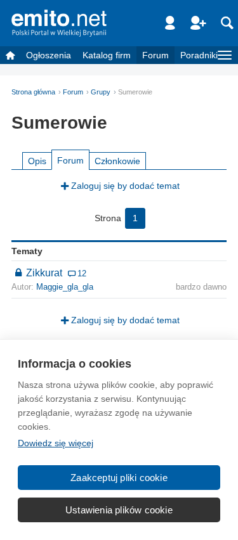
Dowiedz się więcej (55, 443)
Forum (155, 55)
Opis (37, 161)
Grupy (100, 92)
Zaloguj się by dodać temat (125, 186)
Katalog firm (107, 55)
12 (81, 273)
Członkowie (117, 161)
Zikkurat (45, 272)
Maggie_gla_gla (64, 287)
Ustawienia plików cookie (119, 510)
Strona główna (33, 92)
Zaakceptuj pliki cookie (119, 477)
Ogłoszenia (48, 55)
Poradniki (199, 55)
